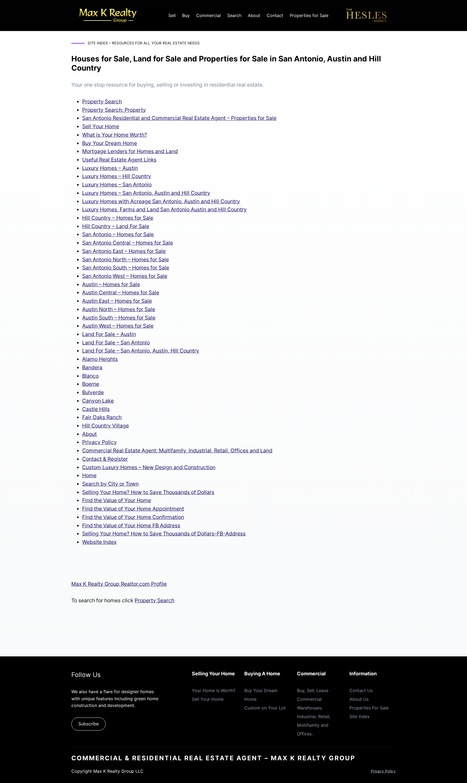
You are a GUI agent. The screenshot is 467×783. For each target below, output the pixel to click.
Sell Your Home (100, 126)
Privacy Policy (99, 442)
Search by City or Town (110, 484)
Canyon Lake (98, 400)
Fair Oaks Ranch (102, 417)
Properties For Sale (369, 707)
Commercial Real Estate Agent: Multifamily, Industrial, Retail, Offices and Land (177, 450)
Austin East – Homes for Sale (117, 301)
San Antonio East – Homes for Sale (124, 251)
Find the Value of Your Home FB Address (131, 525)
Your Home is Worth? (213, 690)
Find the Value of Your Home (116, 500)
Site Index (359, 716)
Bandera (92, 367)
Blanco (90, 376)
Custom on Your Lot (265, 707)
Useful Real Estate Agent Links (119, 159)
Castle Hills (96, 409)
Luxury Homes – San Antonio (117, 184)
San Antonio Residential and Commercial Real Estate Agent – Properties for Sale (179, 118)
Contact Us (361, 690)
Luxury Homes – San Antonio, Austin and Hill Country (146, 193)
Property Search (102, 101)
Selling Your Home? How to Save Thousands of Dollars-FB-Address (164, 533)
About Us (359, 699)
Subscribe (88, 723)
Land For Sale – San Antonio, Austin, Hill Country (140, 350)
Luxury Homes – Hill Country (116, 176)
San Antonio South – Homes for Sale (125, 267)
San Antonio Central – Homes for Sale (127, 242)
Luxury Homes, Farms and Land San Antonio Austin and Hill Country (164, 209)
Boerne (90, 384)
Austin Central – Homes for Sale (120, 292)
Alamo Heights (100, 359)
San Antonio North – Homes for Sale (125, 259)
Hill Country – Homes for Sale (117, 218)
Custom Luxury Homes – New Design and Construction (148, 467)
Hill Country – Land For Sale (115, 226)
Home (89, 475)
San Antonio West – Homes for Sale (124, 276)
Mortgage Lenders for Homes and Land (130, 151)
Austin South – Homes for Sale (118, 317)
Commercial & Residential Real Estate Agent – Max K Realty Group (213, 758)
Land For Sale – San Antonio (116, 342)
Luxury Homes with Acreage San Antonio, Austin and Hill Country (161, 201)
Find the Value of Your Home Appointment (133, 508)
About (89, 434)
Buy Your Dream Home (109, 143)
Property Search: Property (114, 110)
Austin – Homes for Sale (111, 284)
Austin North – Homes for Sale (118, 309)
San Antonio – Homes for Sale (118, 234)
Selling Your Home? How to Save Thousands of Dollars (148, 492)
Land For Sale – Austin (109, 334)
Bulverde (93, 392)
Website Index (99, 542)
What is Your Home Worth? (114, 134)
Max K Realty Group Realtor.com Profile (119, 584)
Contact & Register (105, 459)
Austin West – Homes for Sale (118, 326)
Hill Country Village (105, 425)
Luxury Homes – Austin (110, 168)
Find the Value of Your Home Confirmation (133, 517)
